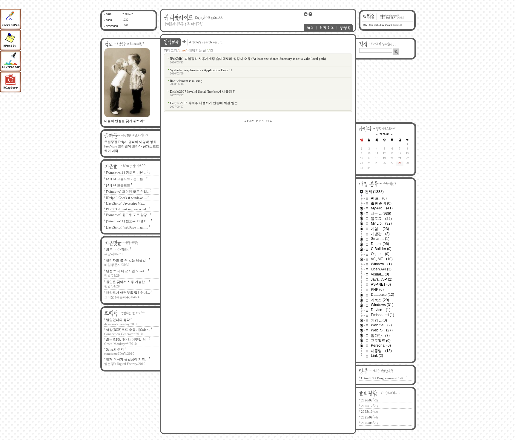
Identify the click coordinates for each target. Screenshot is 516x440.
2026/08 (384, 134)
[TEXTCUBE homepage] (391, 20)
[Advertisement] (386, 91)
